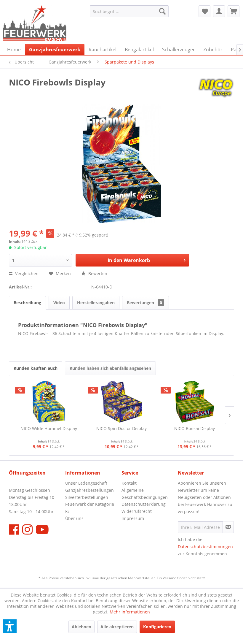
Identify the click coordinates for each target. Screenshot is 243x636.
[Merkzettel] (204, 11)
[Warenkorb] (233, 11)
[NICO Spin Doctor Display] (121, 402)
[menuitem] (129, 11)
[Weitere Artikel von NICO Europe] (216, 88)
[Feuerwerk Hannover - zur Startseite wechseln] (34, 23)
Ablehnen (81, 626)
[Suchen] (162, 11)
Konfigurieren (157, 626)
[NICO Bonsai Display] (194, 402)
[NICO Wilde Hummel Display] (48, 402)
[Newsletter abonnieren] (228, 527)
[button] (10, 626)
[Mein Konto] (219, 11)
